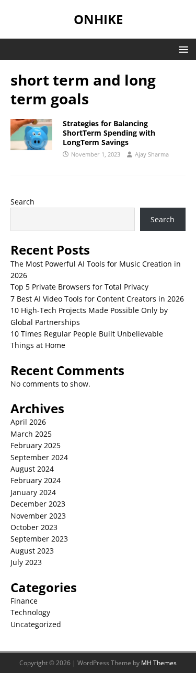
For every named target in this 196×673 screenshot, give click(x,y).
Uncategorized (35, 624)
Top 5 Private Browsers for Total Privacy (79, 287)
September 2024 (39, 457)
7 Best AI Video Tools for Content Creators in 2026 (97, 299)
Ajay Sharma (152, 154)
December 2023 (37, 504)
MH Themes (159, 662)
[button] (181, 48)
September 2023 (39, 539)
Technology (30, 612)
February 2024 (35, 480)
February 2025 (35, 445)
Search (22, 202)
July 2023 (26, 562)
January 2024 (33, 492)
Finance (24, 601)
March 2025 (31, 434)
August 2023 (32, 551)
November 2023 (38, 516)
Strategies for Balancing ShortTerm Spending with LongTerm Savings (109, 132)
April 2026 (28, 422)
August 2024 (32, 469)
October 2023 (33, 527)
